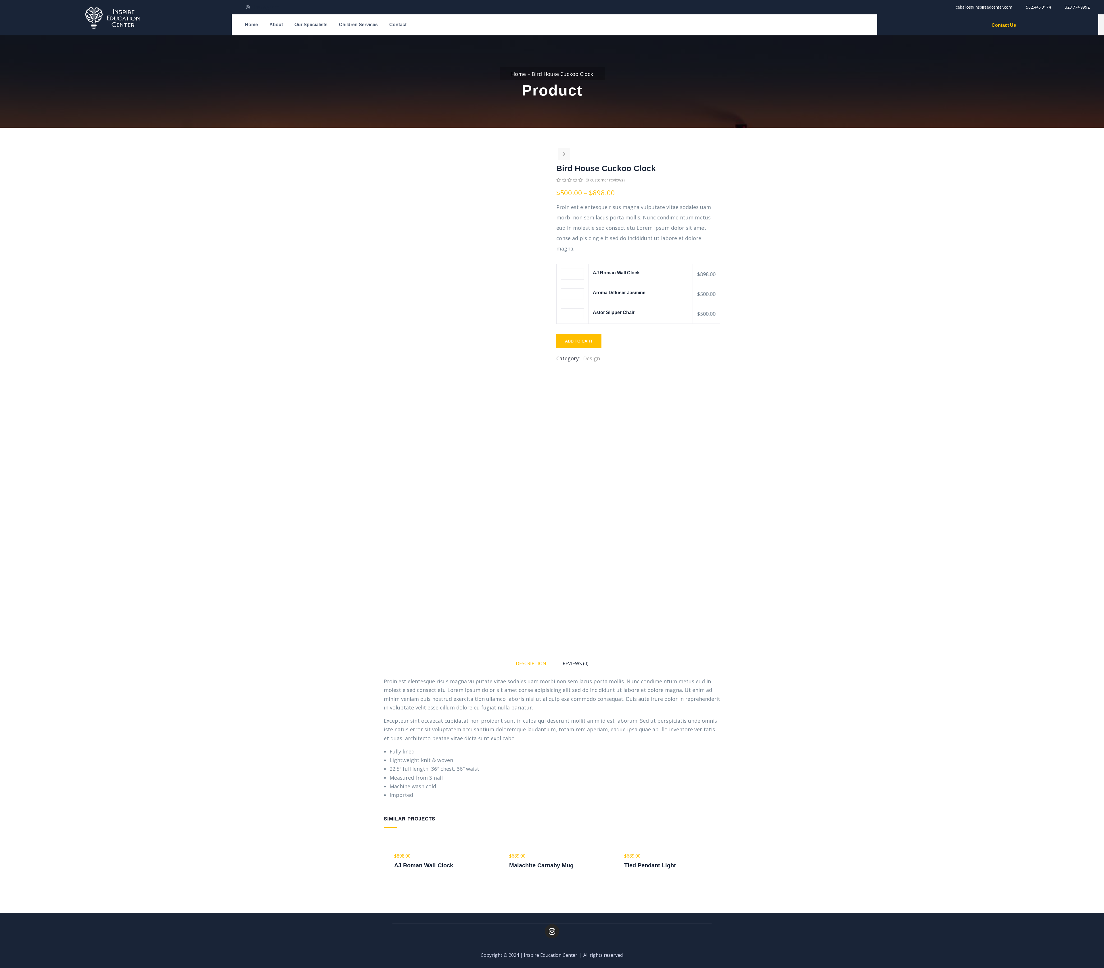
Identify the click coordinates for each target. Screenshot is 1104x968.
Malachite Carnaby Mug (541, 865)
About (276, 24)
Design (591, 358)
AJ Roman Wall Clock (616, 272)
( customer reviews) (605, 180)
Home (251, 24)
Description (531, 663)
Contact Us (1004, 25)
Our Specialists (310, 24)
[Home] (116, 18)
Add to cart (579, 341)
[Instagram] (552, 931)
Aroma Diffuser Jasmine (619, 292)
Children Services (358, 24)
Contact (398, 24)
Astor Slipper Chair (614, 312)
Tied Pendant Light (650, 865)
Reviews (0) (576, 663)
